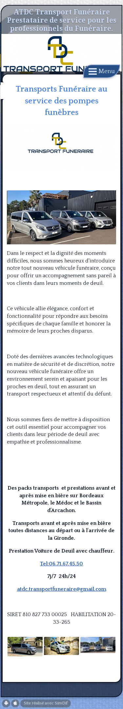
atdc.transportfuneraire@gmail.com (61, 589)
